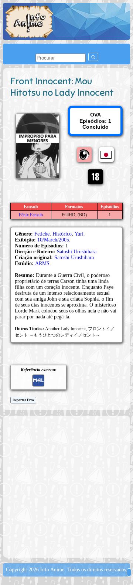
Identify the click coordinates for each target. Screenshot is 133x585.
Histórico (62, 234)
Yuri (79, 234)
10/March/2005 (53, 240)
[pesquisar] (93, 57)
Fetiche (42, 234)
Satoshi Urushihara (76, 251)
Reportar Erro (23, 400)
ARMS (42, 263)
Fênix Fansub (31, 214)
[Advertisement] (66, 485)
